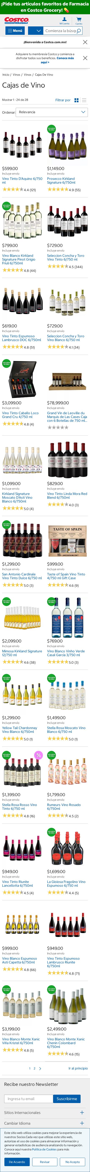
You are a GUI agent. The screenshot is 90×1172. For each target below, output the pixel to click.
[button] (79, 31)
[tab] (45, 1112)
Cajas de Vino (44, 75)
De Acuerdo (17, 1162)
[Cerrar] (85, 42)
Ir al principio (78, 1068)
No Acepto (73, 1162)
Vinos (16, 75)
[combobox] (35, 31)
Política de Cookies (44, 1149)
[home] (16, 20)
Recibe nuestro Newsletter (31, 1084)
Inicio (6, 75)
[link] (22, 163)
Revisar (45, 1162)
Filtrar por (63, 100)
